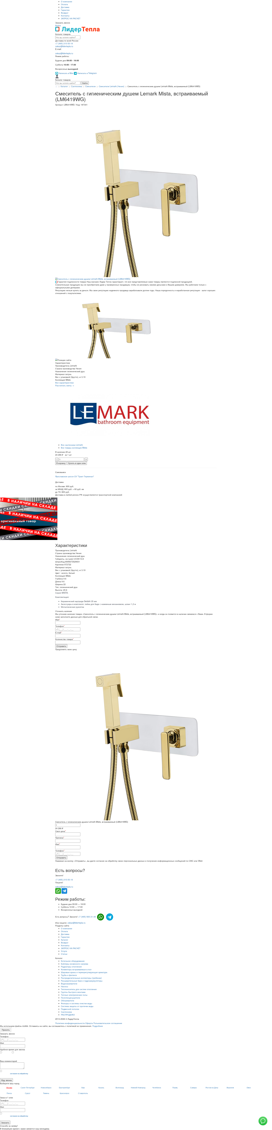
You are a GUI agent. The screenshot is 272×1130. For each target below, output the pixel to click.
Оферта (89, 1023)
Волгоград (120, 1087)
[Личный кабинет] (57, 76)
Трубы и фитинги (69, 975)
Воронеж (230, 1087)
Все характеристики (64, 382)
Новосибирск (46, 1087)
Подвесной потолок (70, 1009)
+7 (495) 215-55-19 (64, 43)
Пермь (175, 1087)
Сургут (27, 1093)
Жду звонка (6, 1080)
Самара (193, 1087)
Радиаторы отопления (71, 966)
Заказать (5, 1122)
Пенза (9, 1093)
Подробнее (97, 1026)
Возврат (64, 12)
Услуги (64, 951)
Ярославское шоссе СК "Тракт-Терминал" (74, 476)
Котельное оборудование (73, 960)
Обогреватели (67, 1000)
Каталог (64, 939)
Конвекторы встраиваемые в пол (76, 969)
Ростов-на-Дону (212, 1087)
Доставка (65, 7)
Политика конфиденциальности (70, 1023)
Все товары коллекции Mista (74, 447)
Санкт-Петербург (28, 1087)
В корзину (60, 463)
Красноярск (64, 1093)
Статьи (64, 953)
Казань (101, 1087)
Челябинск (156, 1087)
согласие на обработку (19, 1073)
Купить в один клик (77, 463)
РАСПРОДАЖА (68, 1014)
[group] (140, 191)
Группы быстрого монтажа (73, 992)
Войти (58, 25)
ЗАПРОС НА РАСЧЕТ (70, 18)
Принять (6, 1029)
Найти (85, 83)
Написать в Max (66, 73)
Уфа (83, 1087)
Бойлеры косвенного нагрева (74, 963)
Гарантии (65, 9)
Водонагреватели (69, 983)
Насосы (64, 986)
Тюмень (46, 1093)
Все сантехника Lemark (72, 444)
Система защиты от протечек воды (77, 1006)
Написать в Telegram (87, 73)
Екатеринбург (64, 1087)
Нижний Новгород (138, 1087)
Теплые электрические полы (74, 994)
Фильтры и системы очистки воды (76, 1003)
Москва (9, 1087)
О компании (66, 1)
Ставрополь (83, 1093)
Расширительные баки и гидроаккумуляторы (81, 980)
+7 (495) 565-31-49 (87, 916)
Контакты (65, 15)
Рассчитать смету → (64, 385)
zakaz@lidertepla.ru (64, 46)
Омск (249, 1087)
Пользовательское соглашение (107, 1023)
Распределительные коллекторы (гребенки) (81, 977)
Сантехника (66, 1011)
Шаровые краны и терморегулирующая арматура (84, 972)
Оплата (64, 4)
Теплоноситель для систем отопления (79, 989)
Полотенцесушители (70, 997)
